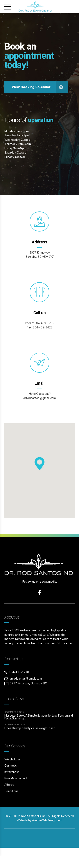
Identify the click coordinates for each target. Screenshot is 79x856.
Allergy (9, 785)
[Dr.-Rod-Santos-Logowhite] (39, 564)
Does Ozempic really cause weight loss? (29, 728)
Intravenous (12, 772)
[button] (40, 464)
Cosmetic (10, 766)
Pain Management (15, 778)
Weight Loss (12, 760)
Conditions (11, 791)
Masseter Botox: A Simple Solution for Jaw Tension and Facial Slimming (38, 717)
